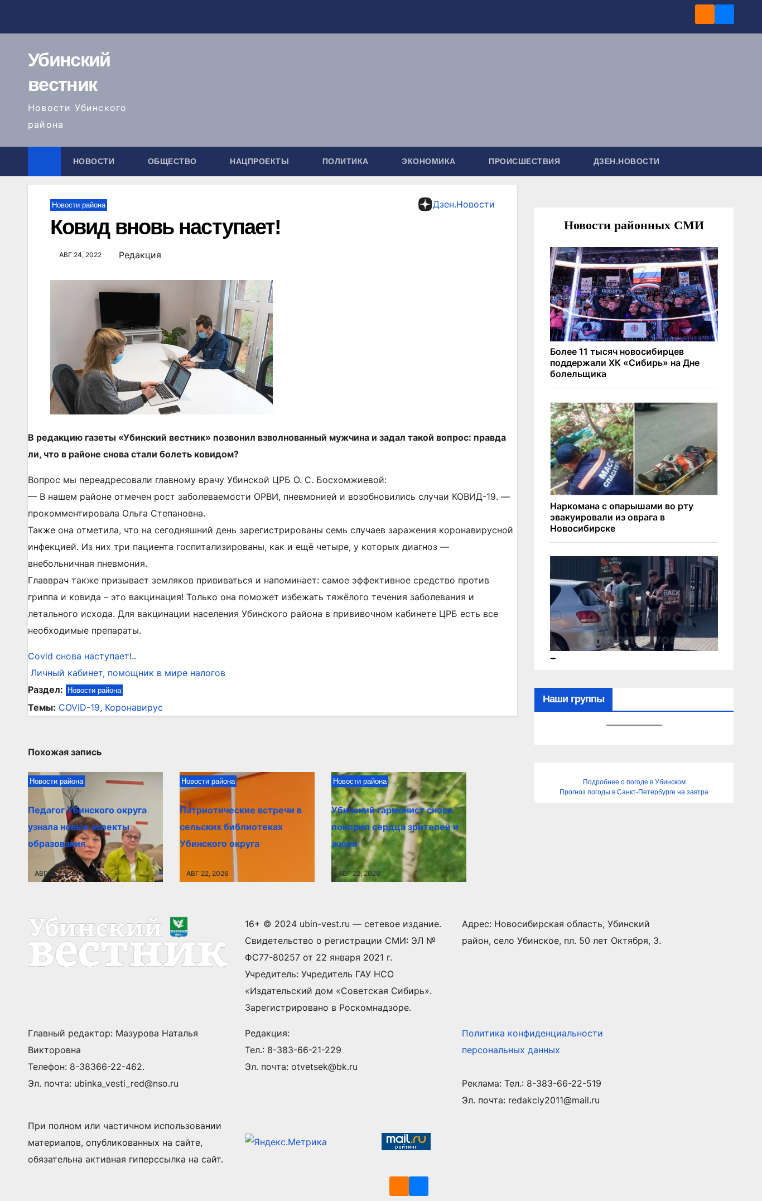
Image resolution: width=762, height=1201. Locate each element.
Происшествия (526, 161)
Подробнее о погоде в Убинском (634, 782)
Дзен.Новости (627, 161)
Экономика (430, 161)
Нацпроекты (261, 161)
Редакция (140, 255)
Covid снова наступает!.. (82, 656)
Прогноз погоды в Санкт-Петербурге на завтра (634, 792)
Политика (347, 161)
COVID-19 (79, 707)
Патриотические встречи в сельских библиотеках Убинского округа (241, 826)
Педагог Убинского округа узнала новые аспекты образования (87, 826)
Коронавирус (134, 707)
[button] (726, 161)
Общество (174, 161)
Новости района (78, 205)
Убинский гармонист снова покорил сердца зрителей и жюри (395, 826)
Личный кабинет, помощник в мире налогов (126, 672)
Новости (95, 161)
